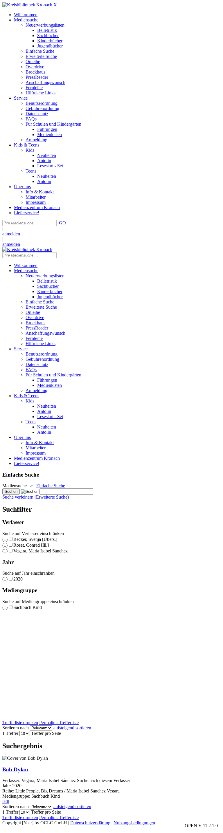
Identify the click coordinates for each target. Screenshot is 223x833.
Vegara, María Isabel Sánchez (40, 550)
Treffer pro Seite (46, 733)
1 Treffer (10, 733)
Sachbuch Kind (27, 607)
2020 (18, 578)
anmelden (11, 233)
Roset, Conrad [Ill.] (31, 545)
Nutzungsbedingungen (134, 822)
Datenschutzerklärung (90, 822)
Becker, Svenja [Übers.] (35, 539)
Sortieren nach (15, 727)
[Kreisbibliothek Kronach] (27, 4)
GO (62, 222)
